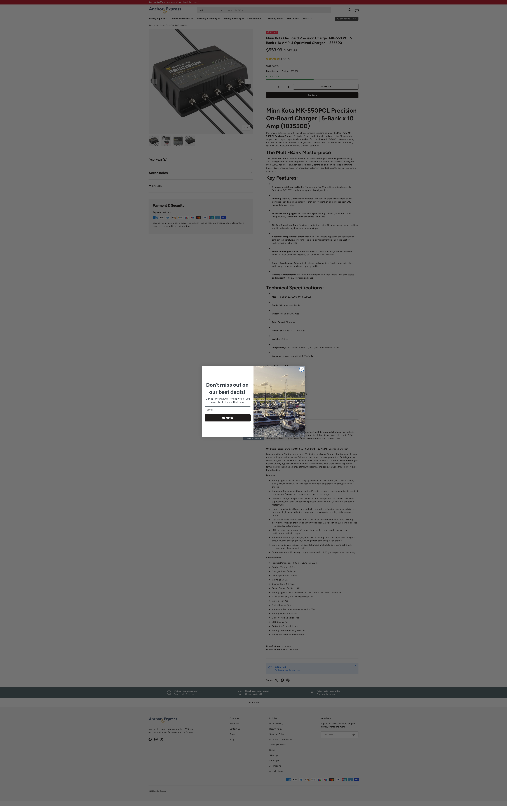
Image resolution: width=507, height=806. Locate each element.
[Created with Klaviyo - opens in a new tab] (253, 438)
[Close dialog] (301, 369)
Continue (228, 417)
